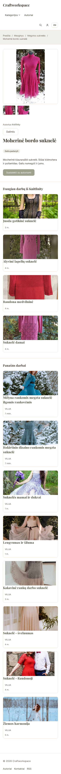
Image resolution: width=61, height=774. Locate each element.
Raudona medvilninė (18, 302)
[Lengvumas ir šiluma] (30, 528)
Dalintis (10, 131)
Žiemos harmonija (16, 723)
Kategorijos (11, 15)
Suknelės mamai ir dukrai (22, 497)
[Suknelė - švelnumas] (30, 618)
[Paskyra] (47, 25)
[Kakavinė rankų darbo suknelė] (30, 573)
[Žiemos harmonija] (30, 709)
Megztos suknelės (36, 35)
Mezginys (19, 35)
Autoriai (28, 15)
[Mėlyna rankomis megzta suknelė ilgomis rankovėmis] (30, 383)
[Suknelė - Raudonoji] (30, 664)
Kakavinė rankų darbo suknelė (25, 588)
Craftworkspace (16, 5)
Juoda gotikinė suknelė (19, 221)
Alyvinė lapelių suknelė (20, 261)
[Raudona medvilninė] (30, 287)
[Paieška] (40, 25)
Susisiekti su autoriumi (18, 172)
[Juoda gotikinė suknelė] (30, 206)
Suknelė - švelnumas (18, 633)
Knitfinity (16, 124)
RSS (29, 768)
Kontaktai (19, 768)
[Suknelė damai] (30, 328)
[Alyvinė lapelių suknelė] (30, 247)
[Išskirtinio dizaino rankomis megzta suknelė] (30, 433)
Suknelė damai (14, 342)
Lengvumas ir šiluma (18, 542)
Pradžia (6, 35)
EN (54, 25)
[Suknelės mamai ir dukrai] (30, 483)
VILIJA (8, 409)
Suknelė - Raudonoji (18, 678)
